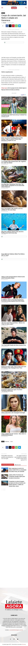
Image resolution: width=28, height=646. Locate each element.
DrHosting (24, 644)
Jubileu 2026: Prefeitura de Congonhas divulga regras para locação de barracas (17, 476)
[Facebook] (7, 25)
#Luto (12, 441)
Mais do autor (18, 464)
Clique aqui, (4, 88)
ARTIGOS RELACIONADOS (7, 464)
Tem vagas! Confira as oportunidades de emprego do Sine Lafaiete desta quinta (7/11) (20, 458)
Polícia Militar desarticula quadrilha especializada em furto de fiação (7, 457)
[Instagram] (14, 639)
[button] (2, 7)
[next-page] (4, 489)
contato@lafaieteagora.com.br (16, 630)
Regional (3, 10)
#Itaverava (7, 441)
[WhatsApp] (16, 25)
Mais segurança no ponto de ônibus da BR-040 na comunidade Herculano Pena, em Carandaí (17, 470)
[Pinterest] (13, 25)
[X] (10, 25)
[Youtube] (17, 639)
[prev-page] (2, 489)
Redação (4, 22)
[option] (14, 3)
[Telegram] (19, 25)
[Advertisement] (14, 507)
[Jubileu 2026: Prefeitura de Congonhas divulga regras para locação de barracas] (4, 476)
